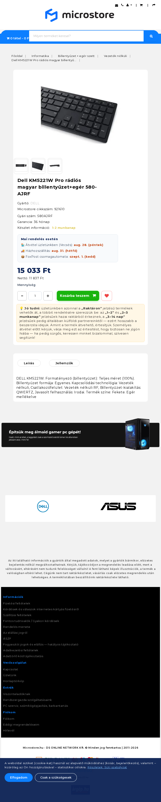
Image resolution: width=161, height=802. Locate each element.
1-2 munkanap (64, 228)
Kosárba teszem (78, 296)
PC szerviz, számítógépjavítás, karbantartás (35, 705)
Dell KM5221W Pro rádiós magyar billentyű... (44, 60)
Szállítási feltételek (17, 615)
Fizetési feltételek (16, 603)
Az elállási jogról (15, 632)
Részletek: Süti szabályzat (107, 767)
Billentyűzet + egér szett (76, 56)
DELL (34, 203)
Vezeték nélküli (115, 56)
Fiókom (8, 718)
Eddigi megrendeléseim (21, 724)
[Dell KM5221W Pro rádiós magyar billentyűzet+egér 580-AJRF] (80, 113)
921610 (59, 209)
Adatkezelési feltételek (20, 650)
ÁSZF (7, 638)
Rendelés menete (16, 626)
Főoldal (17, 56)
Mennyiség (26, 285)
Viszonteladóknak (16, 694)
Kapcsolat (10, 669)
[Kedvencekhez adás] (106, 296)
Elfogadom (18, 777)
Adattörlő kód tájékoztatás (23, 656)
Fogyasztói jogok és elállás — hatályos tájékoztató (41, 644)
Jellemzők (64, 363)
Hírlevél (8, 730)
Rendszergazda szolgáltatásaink (27, 700)
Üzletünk (10, 675)
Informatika (40, 56)
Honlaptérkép (13, 681)
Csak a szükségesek (55, 777)
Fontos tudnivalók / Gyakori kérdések (31, 621)
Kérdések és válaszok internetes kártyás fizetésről (41, 609)
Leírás (29, 363)
